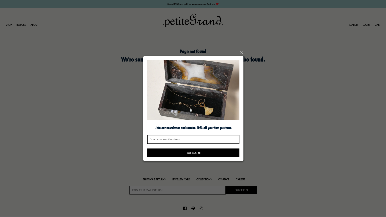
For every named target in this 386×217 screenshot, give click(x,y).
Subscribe (193, 152)
